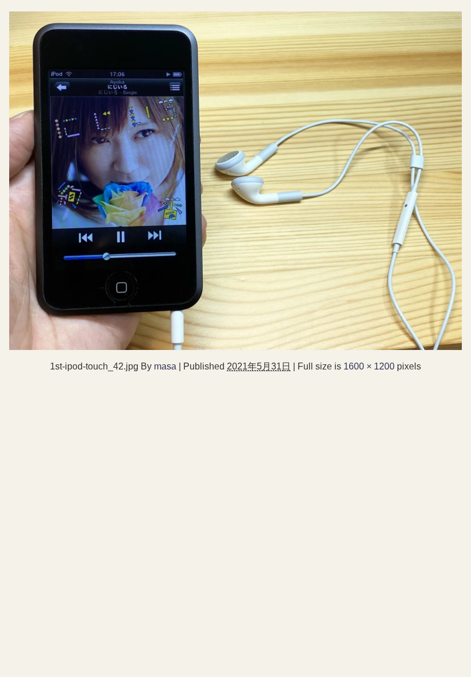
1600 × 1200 (369, 366)
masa (165, 366)
